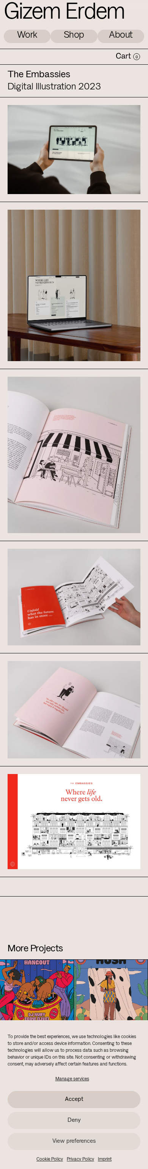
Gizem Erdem (64, 12)
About (121, 35)
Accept (74, 1099)
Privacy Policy (80, 1159)
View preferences (74, 1141)
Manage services (72, 1079)
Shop (74, 35)
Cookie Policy (49, 1159)
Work (27, 35)
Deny (74, 1120)
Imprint (105, 1159)
